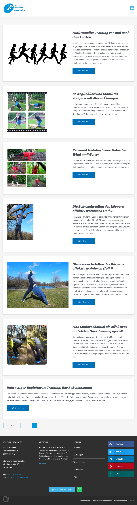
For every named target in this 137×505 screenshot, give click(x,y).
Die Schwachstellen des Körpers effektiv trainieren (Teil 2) (98, 208)
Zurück (11, 425)
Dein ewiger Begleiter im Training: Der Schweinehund (49, 387)
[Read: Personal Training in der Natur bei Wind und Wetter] (27, 167)
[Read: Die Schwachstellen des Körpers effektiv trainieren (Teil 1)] (37, 285)
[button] (132, 8)
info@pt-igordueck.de (18, 477)
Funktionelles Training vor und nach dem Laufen (101, 35)
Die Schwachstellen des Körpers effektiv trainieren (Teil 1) (98, 266)
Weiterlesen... (83, 70)
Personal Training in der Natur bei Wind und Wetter (99, 152)
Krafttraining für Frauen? (52, 447)
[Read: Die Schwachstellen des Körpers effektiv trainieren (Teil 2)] (20, 222)
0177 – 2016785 (15, 474)
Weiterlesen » (43, 463)
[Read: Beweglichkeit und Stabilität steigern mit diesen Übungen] (27, 111)
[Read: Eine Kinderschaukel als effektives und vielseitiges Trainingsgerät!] (27, 344)
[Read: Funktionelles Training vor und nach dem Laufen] (37, 52)
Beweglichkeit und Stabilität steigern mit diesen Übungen (95, 96)
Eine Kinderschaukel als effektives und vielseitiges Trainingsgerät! (100, 329)
